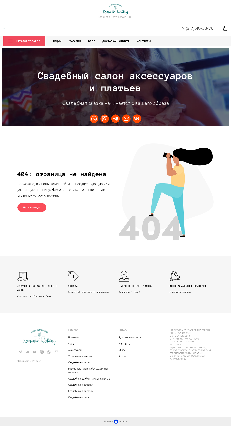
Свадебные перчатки (80, 384)
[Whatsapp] (94, 118)
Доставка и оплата (115, 41)
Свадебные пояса (78, 397)
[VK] (137, 118)
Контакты (144, 41)
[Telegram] (115, 118)
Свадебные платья (79, 362)
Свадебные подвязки (80, 391)
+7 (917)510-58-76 (198, 28)
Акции (57, 41)
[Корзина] (225, 28)
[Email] (126, 118)
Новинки (73, 337)
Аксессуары (75, 350)
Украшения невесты (80, 356)
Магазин (75, 41)
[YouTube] (34, 351)
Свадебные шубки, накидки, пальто (89, 378)
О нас (122, 350)
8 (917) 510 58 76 (30, 355)
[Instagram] (104, 118)
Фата (71, 343)
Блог (91, 41)
